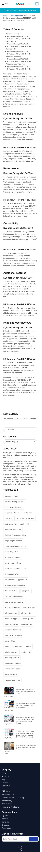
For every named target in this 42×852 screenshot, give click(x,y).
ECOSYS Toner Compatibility (15, 535)
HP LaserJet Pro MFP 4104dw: (19, 39)
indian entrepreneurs (12, 568)
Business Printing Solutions (14, 502)
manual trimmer (29, 607)
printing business (11, 652)
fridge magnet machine (13, 541)
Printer (28, 646)
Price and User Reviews (15, 64)
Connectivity (11, 49)
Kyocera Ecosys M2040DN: (18, 36)
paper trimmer (26, 624)
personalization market (13, 630)
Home (5, 15)
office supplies (26, 613)
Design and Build (12, 34)
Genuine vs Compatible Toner (15, 546)
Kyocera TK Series (11, 591)
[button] (37, 3)
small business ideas (12, 669)
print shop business (12, 658)
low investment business (14, 596)
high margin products (12, 557)
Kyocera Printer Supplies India (16, 580)
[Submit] (33, 839)
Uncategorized (16, 15)
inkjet (26, 568)
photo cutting (10, 641)
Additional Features (13, 56)
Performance (11, 41)
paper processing (11, 624)
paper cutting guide (12, 619)
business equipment (12, 496)
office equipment (11, 613)
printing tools (25, 652)
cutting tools (24, 524)
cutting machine (11, 524)
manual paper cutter (12, 607)
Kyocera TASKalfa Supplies (15, 585)
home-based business (13, 563)
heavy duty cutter (11, 552)
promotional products (12, 663)
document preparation (13, 529)
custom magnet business (25, 518)
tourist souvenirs (11, 674)
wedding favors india (12, 680)
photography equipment (14, 646)
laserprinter (26, 591)
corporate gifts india (12, 513)
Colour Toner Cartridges (13, 507)
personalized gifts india (13, 635)
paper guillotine (28, 619)
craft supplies (28, 513)
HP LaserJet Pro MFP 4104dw (19, 199)
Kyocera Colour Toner (12, 574)
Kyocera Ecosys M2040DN (14, 380)
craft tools (8, 518)
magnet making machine (14, 602)
